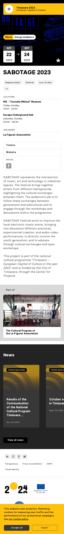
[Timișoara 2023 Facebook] (18, 456)
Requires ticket (12, 82)
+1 (6, 89)
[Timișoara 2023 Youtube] (7, 456)
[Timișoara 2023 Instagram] (13, 456)
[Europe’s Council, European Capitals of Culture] (41, 492)
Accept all (16, 528)
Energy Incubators (24, 37)
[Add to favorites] (58, 60)
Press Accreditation (32, 464)
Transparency (11, 464)
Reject (44, 528)
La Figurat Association (17, 135)
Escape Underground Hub (18, 115)
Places (8, 37)
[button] (9, 9)
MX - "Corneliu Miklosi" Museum (22, 102)
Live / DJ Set (45, 82)
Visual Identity (12, 469)
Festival (30, 82)
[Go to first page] (16, 488)
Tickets (10, 145)
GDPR (49, 464)
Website (11, 152)
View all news (15, 440)
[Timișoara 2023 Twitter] (24, 456)
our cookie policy (18, 519)
